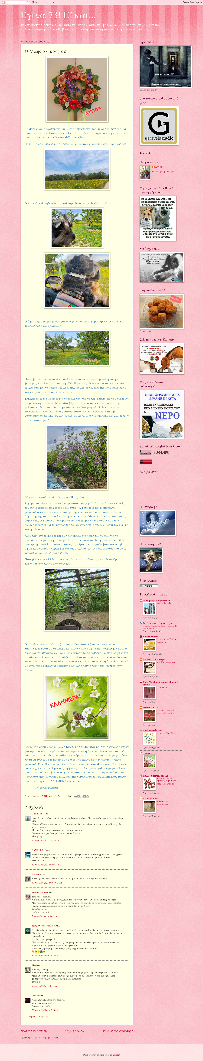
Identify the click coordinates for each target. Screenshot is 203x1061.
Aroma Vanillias (150, 798)
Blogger (116, 1054)
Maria (35, 965)
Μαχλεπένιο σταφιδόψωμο (163, 802)
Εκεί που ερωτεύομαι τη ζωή (157, 623)
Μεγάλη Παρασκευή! (166, 661)
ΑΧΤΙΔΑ (159, 167)
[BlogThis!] (78, 796)
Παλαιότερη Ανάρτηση (117, 1031)
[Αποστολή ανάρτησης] (70, 795)
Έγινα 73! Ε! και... (58, 14)
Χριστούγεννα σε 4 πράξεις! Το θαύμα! (165, 711)
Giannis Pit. (37, 813)
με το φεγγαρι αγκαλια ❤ (156, 600)
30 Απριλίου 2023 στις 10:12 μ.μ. (47, 882)
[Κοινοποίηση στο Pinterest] (87, 796)
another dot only (164, 602)
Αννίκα (36, 874)
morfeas (35, 995)
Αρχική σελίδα (74, 1031)
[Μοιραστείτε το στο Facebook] (84, 796)
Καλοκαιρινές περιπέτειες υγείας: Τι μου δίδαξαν (160, 627)
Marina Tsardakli (40, 892)
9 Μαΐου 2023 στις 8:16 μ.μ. (44, 985)
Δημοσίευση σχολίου (39, 1016)
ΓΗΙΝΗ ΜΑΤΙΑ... (151, 707)
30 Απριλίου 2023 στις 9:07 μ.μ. (46, 840)
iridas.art (147, 753)
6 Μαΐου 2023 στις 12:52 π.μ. (45, 955)
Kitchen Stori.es (150, 636)
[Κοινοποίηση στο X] (81, 796)
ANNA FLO (37, 850)
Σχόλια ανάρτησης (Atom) (46, 1037)
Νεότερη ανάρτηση (34, 1031)
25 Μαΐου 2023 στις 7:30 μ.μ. (45, 1010)
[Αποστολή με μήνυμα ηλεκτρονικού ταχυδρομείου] (75, 796)
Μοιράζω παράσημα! (166, 732)
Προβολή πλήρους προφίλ (164, 171)
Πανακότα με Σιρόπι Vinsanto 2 (166, 640)
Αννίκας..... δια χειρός (154, 659)
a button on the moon (153, 730)
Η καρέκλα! (162, 687)
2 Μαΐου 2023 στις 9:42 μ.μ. (44, 916)
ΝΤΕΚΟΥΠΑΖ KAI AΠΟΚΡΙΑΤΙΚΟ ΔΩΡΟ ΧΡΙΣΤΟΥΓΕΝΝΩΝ (166, 781)
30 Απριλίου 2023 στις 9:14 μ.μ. (46, 864)
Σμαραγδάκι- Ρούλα (42, 925)
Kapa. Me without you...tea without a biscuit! (160, 683)
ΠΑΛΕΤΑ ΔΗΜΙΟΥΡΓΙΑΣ (155, 775)
